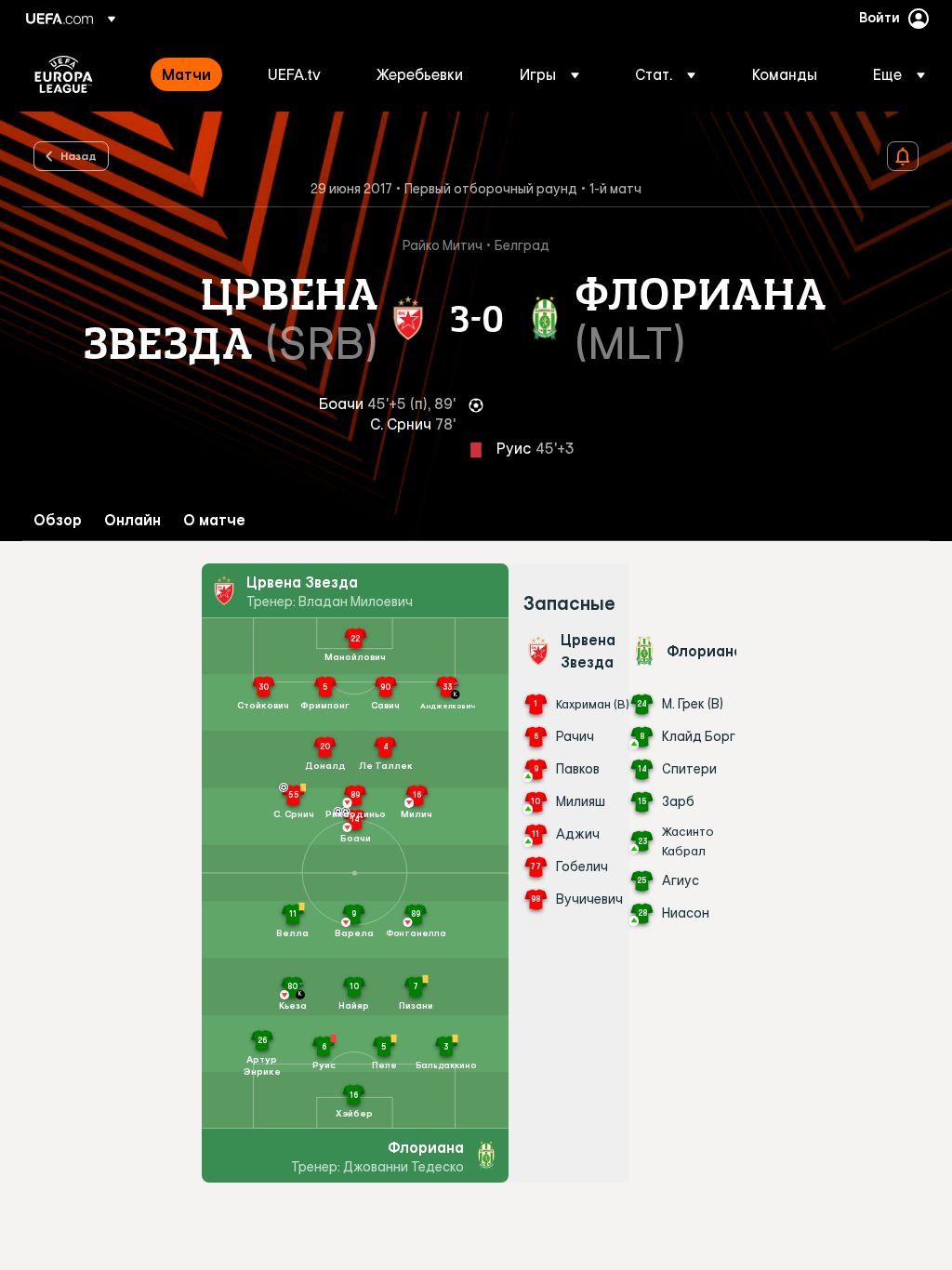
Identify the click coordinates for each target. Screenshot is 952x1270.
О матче (214, 520)
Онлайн (132, 520)
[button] (549, 74)
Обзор (57, 520)
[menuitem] (191, 74)
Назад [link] (78, 155)
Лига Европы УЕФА (63, 74)
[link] (186, 74)
